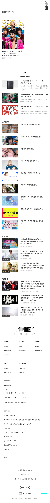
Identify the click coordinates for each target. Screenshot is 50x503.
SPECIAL (7, 381)
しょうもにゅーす (10, 441)
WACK (6, 389)
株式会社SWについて (25, 470)
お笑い (21, 372)
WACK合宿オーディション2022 (30, 291)
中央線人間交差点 (10, 415)
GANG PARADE (24, 303)
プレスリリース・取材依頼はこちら (25, 479)
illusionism (8, 437)
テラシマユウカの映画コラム (13, 432)
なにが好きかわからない (12, 445)
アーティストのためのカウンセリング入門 (18, 424)
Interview (29, 246)
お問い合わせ (25, 474)
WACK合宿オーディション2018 (15, 393)
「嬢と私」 (7, 428)
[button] (13, 34)
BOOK (22, 246)
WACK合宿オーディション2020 (15, 402)
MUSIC (4, 58)
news (10, 58)
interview (7, 350)
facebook (28, 487)
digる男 (6, 449)
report (6, 355)
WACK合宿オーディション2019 (15, 397)
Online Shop (27, 493)
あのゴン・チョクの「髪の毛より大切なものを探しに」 (22, 420)
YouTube (22, 368)
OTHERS (22, 363)
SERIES (7, 411)
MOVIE (31, 259)
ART (5, 363)
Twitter (22, 487)
